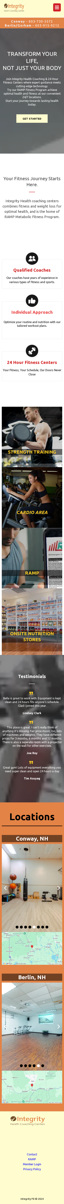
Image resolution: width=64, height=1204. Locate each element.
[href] (32, 948)
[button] (56, 7)
